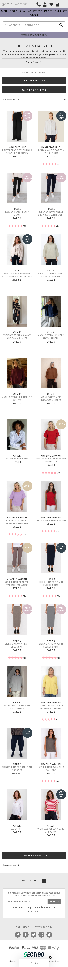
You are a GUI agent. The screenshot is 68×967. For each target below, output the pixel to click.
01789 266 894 (43, 927)
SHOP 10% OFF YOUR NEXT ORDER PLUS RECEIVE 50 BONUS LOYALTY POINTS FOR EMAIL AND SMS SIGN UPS (34, 894)
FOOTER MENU (31, 881)
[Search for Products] (61, 25)
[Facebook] (26, 935)
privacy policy (37, 907)
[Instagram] (41, 935)
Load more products (34, 855)
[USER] (45, 4)
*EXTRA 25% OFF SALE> (34, 35)
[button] (34, 963)
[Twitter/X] (33, 935)
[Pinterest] (18, 935)
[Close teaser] (50, 957)
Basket (57, 5)
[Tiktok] (49, 935)
